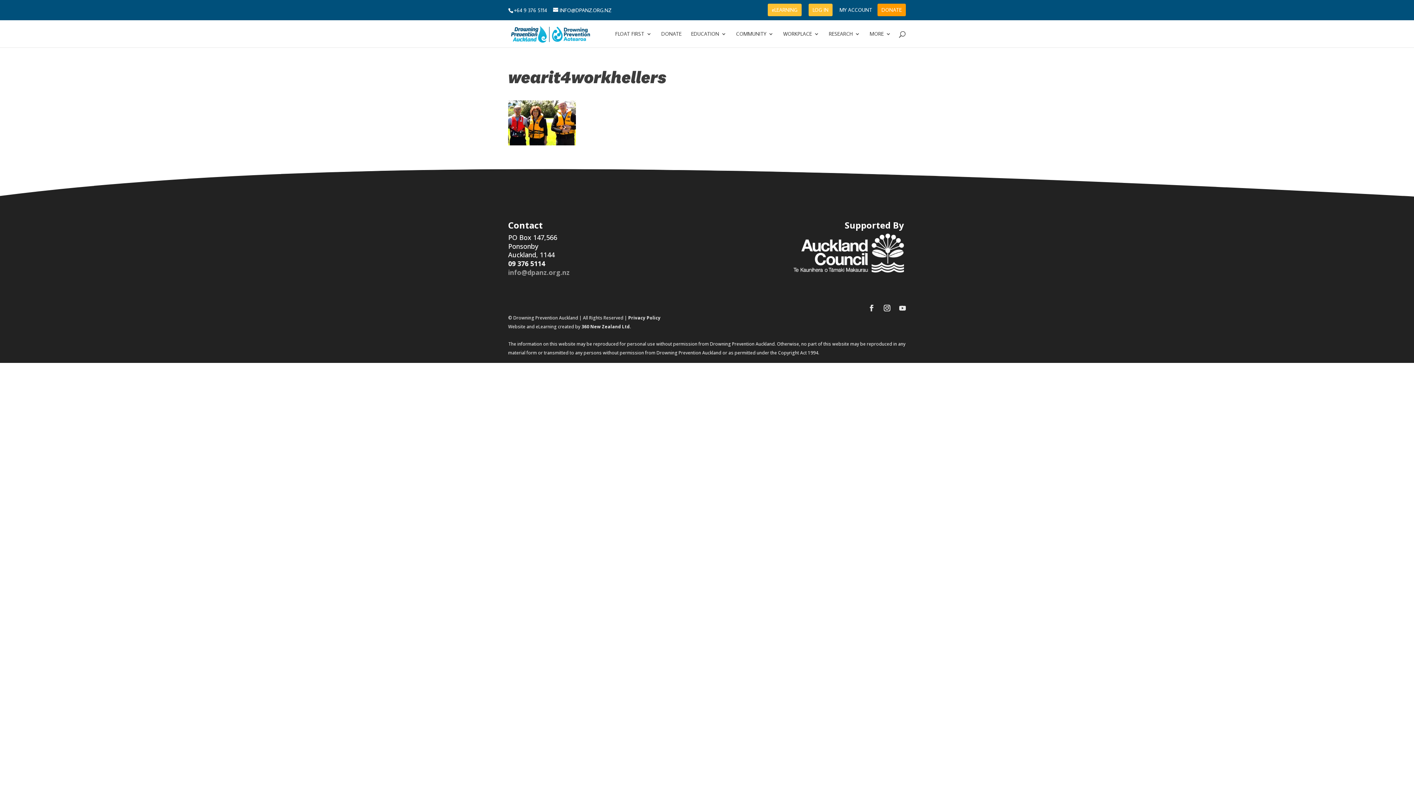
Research (841, 34)
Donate (671, 34)
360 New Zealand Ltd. (606, 327)
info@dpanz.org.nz (539, 272)
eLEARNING (785, 10)
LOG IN (821, 10)
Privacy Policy (644, 318)
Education (705, 34)
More (877, 34)
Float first (629, 34)
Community (751, 34)
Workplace (797, 34)
